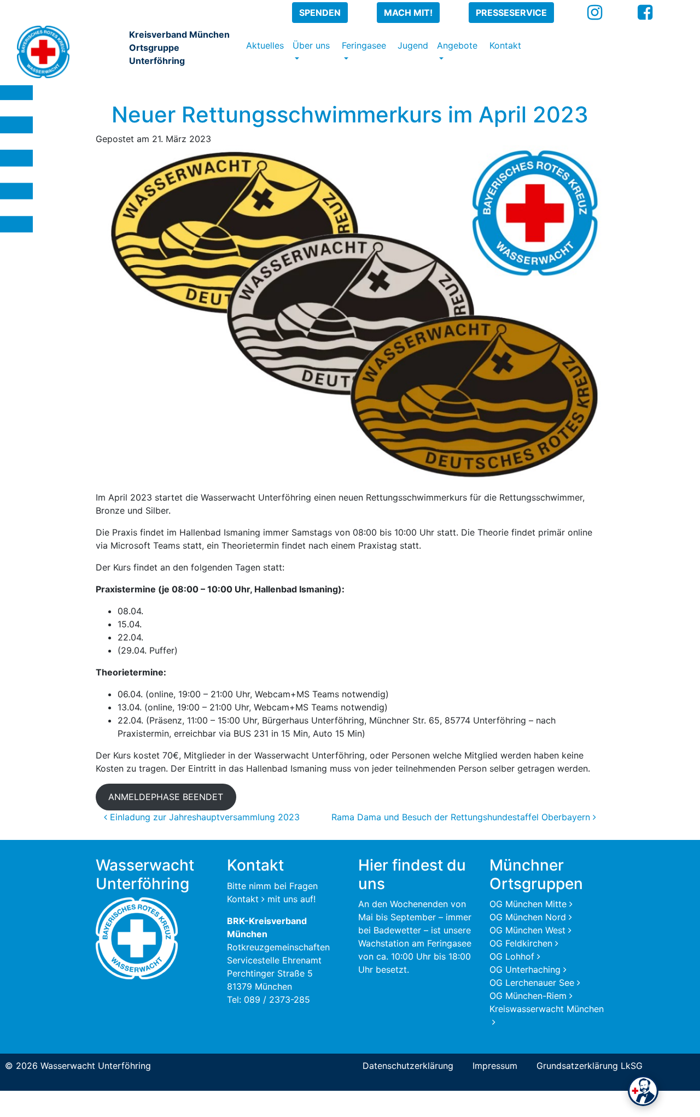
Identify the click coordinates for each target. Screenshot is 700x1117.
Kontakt (505, 45)
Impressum (494, 1065)
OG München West (527, 930)
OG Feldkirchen (520, 943)
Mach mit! (408, 12)
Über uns (311, 45)
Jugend (413, 45)
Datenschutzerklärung (408, 1065)
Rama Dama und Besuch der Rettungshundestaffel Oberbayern (462, 817)
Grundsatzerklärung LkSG (589, 1065)
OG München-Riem (528, 995)
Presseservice (511, 12)
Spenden (320, 12)
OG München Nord (527, 917)
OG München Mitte (528, 903)
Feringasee (364, 45)
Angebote (457, 45)
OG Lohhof (511, 956)
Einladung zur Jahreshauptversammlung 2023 (203, 817)
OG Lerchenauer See (531, 982)
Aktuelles (265, 45)
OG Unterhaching (525, 969)
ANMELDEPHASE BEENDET (165, 796)
